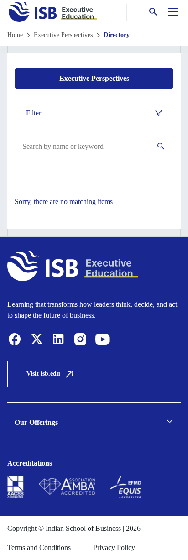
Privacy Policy (114, 547)
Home (15, 34)
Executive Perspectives (63, 34)
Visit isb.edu (43, 373)
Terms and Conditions (39, 547)
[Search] (161, 146)
